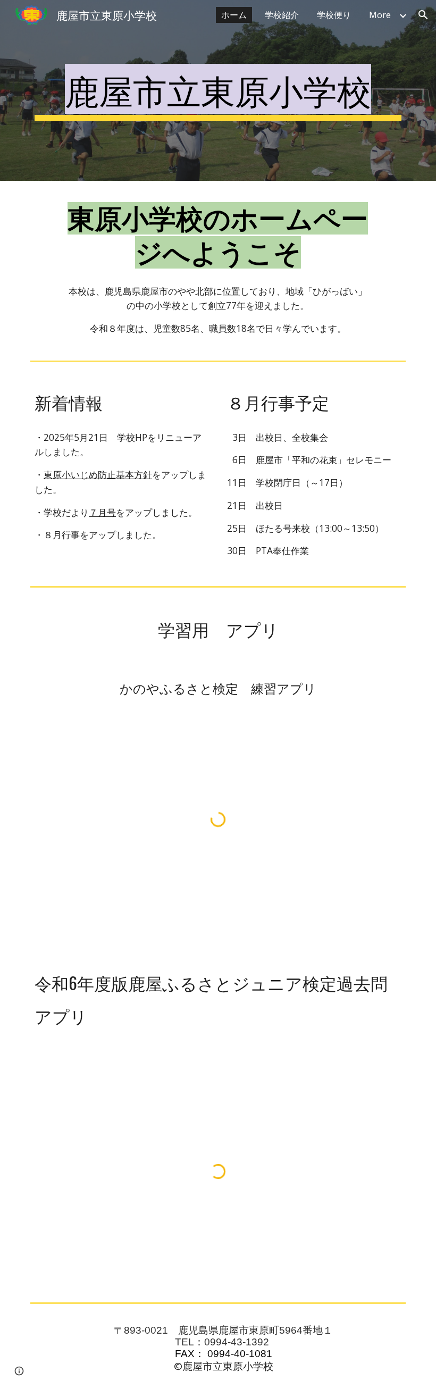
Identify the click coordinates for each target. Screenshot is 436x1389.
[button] (423, 15)
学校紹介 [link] (282, 15)
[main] (218, 90)
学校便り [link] (334, 15)
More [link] (380, 15)
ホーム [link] (234, 15)
